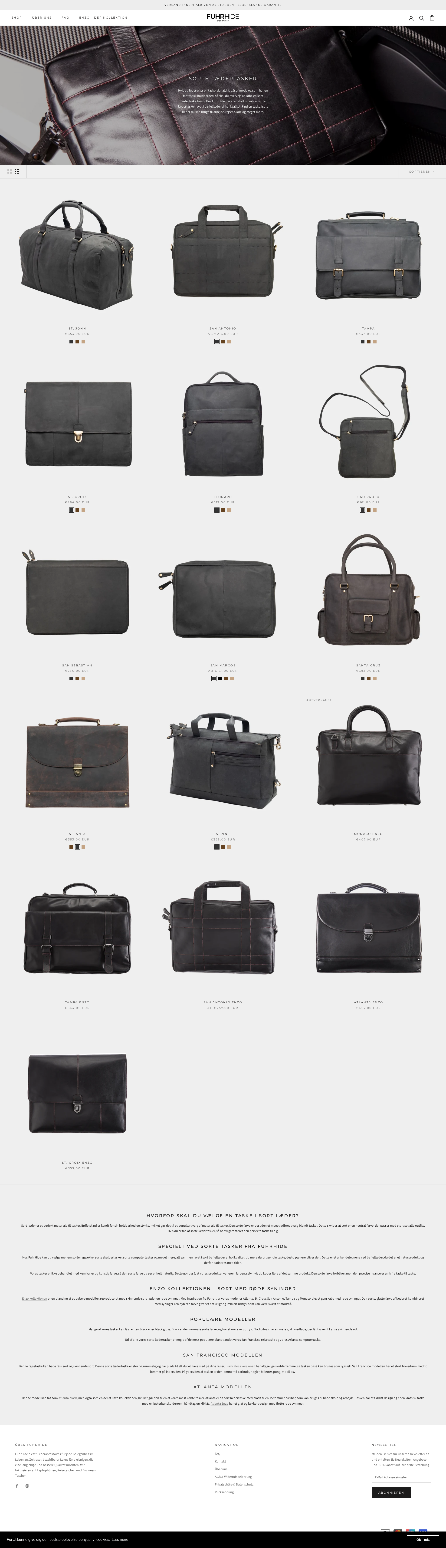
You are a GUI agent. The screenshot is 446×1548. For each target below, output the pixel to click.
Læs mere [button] (120, 1539)
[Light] (83, 341)
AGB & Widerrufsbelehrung (233, 1477)
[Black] (71, 341)
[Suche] (421, 17)
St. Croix (77, 497)
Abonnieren (391, 1492)
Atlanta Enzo (368, 1002)
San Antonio (223, 328)
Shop (17, 17)
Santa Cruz (368, 665)
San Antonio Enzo (223, 1002)
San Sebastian (77, 665)
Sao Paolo (368, 497)
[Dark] (77, 341)
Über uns (42, 17)
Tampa (368, 328)
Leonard (223, 497)
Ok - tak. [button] (423, 1539)
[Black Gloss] (220, 678)
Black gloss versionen (240, 1366)
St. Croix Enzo (77, 1162)
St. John (77, 328)
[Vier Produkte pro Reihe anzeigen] (17, 171)
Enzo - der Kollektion (103, 17)
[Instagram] (27, 1486)
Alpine (223, 834)
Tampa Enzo (77, 1002)
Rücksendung (224, 1492)
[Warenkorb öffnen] (432, 17)
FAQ (65, 17)
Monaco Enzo (368, 834)
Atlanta (77, 834)
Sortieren (420, 171)
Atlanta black (68, 1398)
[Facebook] (16, 1486)
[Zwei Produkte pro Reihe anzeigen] (9, 171)
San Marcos (223, 665)
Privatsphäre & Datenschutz (234, 1484)
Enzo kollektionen (34, 1298)
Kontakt (220, 1461)
